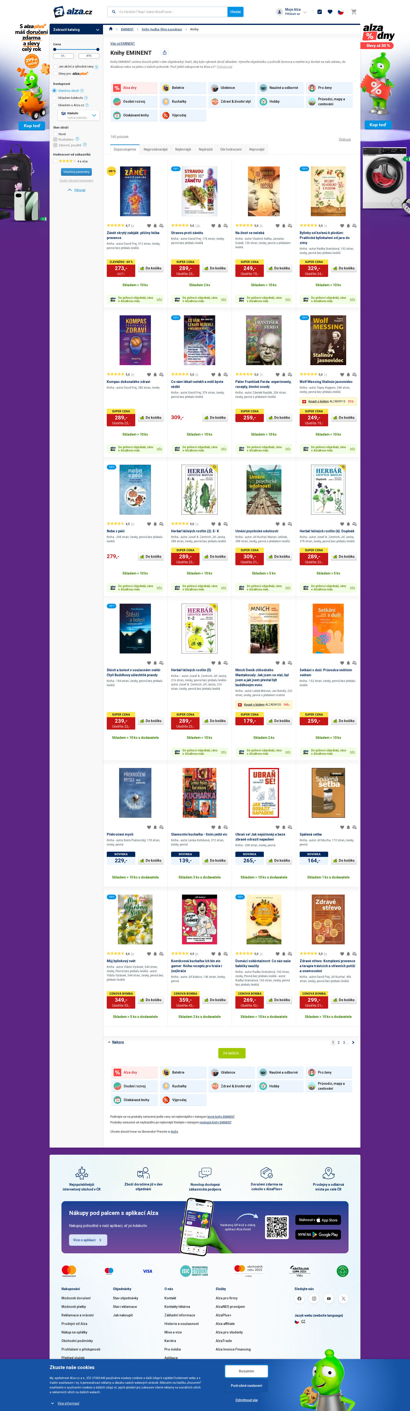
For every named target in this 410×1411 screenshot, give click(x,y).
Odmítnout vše (246, 1400)
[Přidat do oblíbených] (149, 225)
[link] (76, 190)
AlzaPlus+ (223, 1315)
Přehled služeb (72, 1358)
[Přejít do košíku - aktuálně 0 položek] (354, 12)
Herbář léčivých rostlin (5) (191, 670)
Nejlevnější (183, 149)
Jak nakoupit (123, 1315)
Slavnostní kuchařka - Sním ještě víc (199, 834)
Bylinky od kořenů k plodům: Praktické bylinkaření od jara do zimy (325, 238)
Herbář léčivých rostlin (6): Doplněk (327, 531)
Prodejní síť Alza (74, 1324)
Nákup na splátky (74, 1332)
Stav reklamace (125, 1307)
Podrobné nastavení (246, 1386)
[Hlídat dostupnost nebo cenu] (155, 225)
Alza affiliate (225, 1324)
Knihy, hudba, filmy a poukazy (162, 29)
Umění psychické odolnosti (256, 531)
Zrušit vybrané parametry (76, 180)
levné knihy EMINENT (221, 1116)
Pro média (172, 1349)
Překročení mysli (120, 834)
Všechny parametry (76, 172)
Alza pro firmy (227, 1298)
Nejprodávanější (156, 149)
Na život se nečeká (249, 233)
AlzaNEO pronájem (230, 1307)
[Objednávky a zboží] (319, 12)
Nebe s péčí (116, 531)
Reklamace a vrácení (77, 1315)
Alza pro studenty (229, 1332)
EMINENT (127, 29)
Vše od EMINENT (122, 44)
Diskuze (345, 139)
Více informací (68, 1403)
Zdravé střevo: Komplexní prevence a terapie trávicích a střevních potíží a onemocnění (327, 966)
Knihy (194, 29)
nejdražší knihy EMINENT (216, 1122)
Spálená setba (311, 834)
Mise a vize (173, 1332)
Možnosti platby (73, 1307)
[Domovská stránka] (111, 29)
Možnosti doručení (76, 1298)
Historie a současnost (181, 1324)
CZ (303, 1321)
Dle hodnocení (231, 149)
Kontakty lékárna (177, 1307)
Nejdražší (206, 149)
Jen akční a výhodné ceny (76, 66)
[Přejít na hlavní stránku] (73, 12)
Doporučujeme (125, 149)
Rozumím (246, 1371)
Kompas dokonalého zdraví (128, 382)
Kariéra (170, 1341)
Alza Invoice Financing (233, 1349)
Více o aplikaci (84, 1240)
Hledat (235, 12)
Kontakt (170, 1298)
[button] (328, 402)
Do (97, 49)
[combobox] (168, 12)
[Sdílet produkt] (164, 52)
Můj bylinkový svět (121, 961)
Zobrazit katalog (66, 30)
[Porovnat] (161, 225)
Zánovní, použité (70, 145)
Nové (62, 134)
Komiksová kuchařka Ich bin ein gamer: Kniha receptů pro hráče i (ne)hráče (196, 966)
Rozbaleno (66, 139)
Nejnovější (256, 149)
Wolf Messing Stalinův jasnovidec (326, 382)
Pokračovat (224, 67)
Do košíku (153, 268)
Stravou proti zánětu (187, 233)
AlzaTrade (224, 1341)
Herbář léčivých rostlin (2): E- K (195, 531)
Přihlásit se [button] (292, 14)
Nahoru (118, 1042)
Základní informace (179, 1315)
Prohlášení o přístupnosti (80, 1349)
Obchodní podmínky (77, 1341)
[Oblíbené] (330, 12)
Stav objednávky (125, 1298)
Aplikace (171, 1358)
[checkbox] (76, 67)
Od (54, 49)
